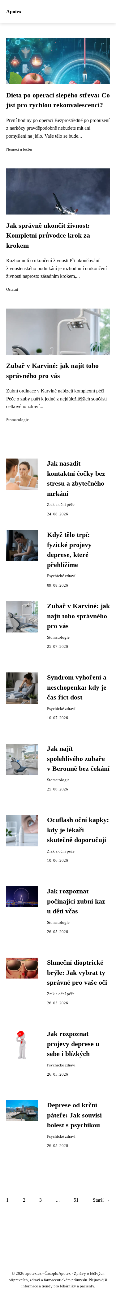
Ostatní (12, 289)
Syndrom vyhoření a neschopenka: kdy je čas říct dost (76, 687)
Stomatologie (17, 420)
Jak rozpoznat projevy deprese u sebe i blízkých (73, 1044)
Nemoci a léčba (19, 149)
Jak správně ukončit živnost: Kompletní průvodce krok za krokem (48, 235)
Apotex (13, 11)
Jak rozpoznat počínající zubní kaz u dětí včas (76, 901)
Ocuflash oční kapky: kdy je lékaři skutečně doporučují (78, 830)
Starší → (101, 1200)
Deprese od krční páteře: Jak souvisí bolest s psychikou (74, 1115)
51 (76, 1200)
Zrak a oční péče (61, 504)
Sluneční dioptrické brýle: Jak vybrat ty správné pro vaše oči (77, 972)
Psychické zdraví (61, 576)
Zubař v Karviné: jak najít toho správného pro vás (78, 616)
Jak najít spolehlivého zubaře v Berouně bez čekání (78, 758)
